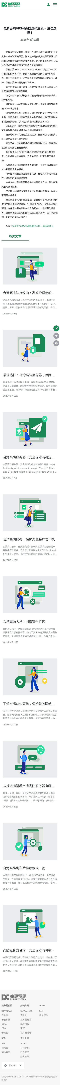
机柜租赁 (24, 1024)
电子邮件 (43, 1015)
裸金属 (5, 1015)
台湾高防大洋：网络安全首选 (24, 621)
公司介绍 (24, 1048)
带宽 (22, 1028)
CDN (4, 1028)
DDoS (4, 1024)
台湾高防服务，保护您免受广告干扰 (29, 539)
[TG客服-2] (56, 336)
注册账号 (48, 5)
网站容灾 (6, 1052)
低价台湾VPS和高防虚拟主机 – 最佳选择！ (32, 226)
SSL (4, 1043)
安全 (4, 1038)
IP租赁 (23, 1015)
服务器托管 (25, 1019)
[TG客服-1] (56, 328)
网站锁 (5, 1048)
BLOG (23, 1043)
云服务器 (6, 1019)
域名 (41, 1011)
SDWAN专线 (26, 1011)
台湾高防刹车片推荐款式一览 (24, 868)
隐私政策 (24, 1056)
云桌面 (5, 1032)
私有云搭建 (25, 1032)
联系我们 (24, 1052)
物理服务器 (7, 1011)
